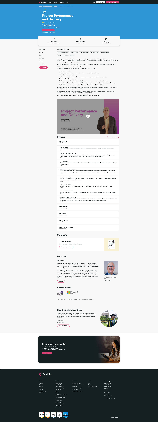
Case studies (90, 384)
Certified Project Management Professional (78, 91)
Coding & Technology (60, 387)
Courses (55, 6)
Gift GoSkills (41, 392)
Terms (40, 391)
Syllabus (41, 55)
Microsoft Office (59, 400)
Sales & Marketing (59, 405)
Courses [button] (50, 2)
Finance (57, 392)
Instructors (41, 386)
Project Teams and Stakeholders (76, 92)
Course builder (75, 389)
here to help (83, 95)
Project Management (47, 6)
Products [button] (55, 2)
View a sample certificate (66, 247)
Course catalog (59, 383)
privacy (44, 391)
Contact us (106, 390)
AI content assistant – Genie (77, 391)
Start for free (46, 353)
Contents (42, 49)
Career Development (60, 386)
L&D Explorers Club (108, 383)
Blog (89, 383)
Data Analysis (58, 389)
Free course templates (92, 386)
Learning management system (78, 384)
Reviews (41, 389)
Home (40, 6)
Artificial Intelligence (59, 384)
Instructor (41, 61)
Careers (40, 384)
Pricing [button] (67, 2)
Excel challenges (107, 386)
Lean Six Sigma (59, 395)
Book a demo (100, 2)
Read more (61, 281)
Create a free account (112, 2)
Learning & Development (60, 397)
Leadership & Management (61, 394)
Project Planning (88, 92)
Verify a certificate (108, 395)
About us (41, 383)
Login (94, 2)
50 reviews (52, 22)
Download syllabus (113, 136)
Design (57, 391)
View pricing (48, 30)
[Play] (88, 116)
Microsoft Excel (59, 399)
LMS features (74, 386)
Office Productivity (59, 402)
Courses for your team (76, 383)
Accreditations (42, 64)
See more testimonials (63, 325)
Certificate (41, 58)
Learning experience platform (78, 387)
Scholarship (106, 384)
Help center (106, 394)
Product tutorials (91, 387)
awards (47, 387)
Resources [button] (61, 2)
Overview (41, 52)
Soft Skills (57, 406)
